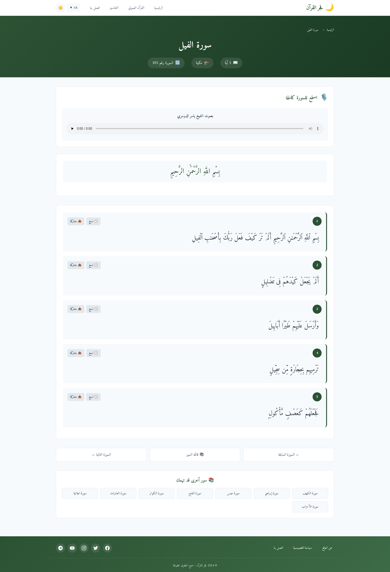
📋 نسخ (93, 221)
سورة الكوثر (157, 493)
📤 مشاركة (76, 221)
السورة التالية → (101, 455)
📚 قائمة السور (195, 455)
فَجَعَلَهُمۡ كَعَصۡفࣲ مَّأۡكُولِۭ (294, 413)
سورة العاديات (118, 493)
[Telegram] (60, 548)
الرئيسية (158, 8)
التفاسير (114, 8)
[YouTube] (72, 548)
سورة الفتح (195, 493)
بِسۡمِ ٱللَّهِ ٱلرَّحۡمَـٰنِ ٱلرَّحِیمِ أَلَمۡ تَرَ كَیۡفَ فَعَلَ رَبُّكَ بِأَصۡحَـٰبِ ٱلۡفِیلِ (255, 238)
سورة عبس (233, 493)
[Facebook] (107, 548)
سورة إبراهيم (272, 493)
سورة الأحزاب (310, 507)
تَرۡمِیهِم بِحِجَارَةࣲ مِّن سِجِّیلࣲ (294, 369)
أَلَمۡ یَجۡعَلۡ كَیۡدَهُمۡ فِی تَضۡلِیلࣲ (290, 281)
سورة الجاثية (80, 493)
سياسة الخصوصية (302, 548)
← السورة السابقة (288, 455)
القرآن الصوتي (136, 8)
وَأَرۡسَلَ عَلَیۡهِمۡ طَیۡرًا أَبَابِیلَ (293, 326)
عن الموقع (327, 548)
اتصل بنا (95, 8)
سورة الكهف (310, 493)
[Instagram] (83, 548)
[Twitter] (95, 548)
